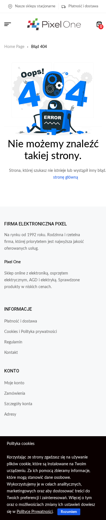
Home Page (14, 47)
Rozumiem (69, 512)
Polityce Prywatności (35, 512)
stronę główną (65, 177)
